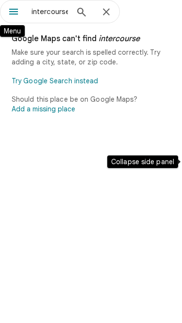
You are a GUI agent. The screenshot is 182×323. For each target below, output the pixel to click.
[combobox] (50, 11)
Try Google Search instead (55, 81)
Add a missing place (43, 109)
